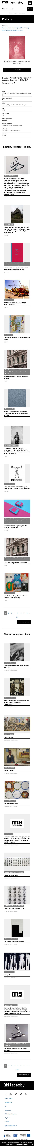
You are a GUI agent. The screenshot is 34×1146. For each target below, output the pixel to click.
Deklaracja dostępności (11, 1114)
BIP (6, 1106)
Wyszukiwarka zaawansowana (17, 13)
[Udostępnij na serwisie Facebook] (14, 83)
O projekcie (8, 1110)
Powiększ (18, 70)
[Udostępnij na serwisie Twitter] (13, 83)
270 (17, 617)
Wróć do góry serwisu (11, 1126)
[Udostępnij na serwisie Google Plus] (11, 83)
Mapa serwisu (8, 1102)
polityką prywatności (22, 1144)
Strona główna (6, 28)
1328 (17, 1070)
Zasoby (14, 28)
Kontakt (7, 1121)
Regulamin (7, 1118)
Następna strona (24, 622)
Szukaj (30, 8)
